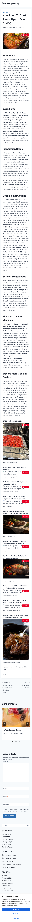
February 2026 (7, 878)
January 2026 (6, 880)
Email (5, 796)
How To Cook (6, 844)
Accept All (16, 909)
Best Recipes (6, 12)
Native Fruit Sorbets (26, 685)
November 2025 (7, 886)
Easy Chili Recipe (7, 861)
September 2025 (7, 891)
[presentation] (16, 717)
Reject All (16, 918)
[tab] (12, 741)
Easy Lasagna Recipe (9, 858)
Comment (6, 761)
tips (4, 674)
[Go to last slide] (4, 724)
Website (6, 805)
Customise (16, 914)
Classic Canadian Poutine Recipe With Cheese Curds (7, 687)
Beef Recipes (6, 834)
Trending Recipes (7, 847)
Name (5, 788)
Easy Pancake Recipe (9, 855)
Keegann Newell (8, 27)
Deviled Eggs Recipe (8, 867)
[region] (16, 907)
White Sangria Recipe (12, 730)
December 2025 (7, 883)
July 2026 (5, 875)
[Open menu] (28, 3)
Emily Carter (9, 733)
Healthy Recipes (7, 842)
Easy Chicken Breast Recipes (11, 864)
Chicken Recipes (7, 839)
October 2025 (6, 888)
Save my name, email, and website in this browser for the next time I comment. (16, 810)
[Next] (27, 724)
